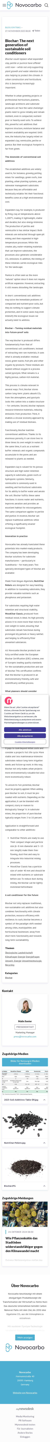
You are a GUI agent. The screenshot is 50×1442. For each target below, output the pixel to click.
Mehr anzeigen (25, 1337)
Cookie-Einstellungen (25, 742)
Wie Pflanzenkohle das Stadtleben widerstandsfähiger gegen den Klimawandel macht (24, 1244)
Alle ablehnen (25, 730)
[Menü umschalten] (4, 5)
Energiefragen (32, 956)
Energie (21, 956)
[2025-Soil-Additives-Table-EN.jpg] (25, 1082)
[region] (25, 721)
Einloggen (25, 1436)
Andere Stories (25, 1432)
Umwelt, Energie (13, 960)
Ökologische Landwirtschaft (19, 952)
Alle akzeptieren (25, 736)
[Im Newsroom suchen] (46, 5)
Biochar (8, 977)
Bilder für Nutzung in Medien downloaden (25, 1062)
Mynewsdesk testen (25, 1424)
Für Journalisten (25, 1428)
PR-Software (25, 1420)
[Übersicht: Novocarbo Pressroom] (24, 5)
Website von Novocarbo (25, 1392)
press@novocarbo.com (25, 1036)
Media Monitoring (25, 1416)
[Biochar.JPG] (25, 1165)
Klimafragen (11, 956)
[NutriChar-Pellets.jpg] (25, 1122)
